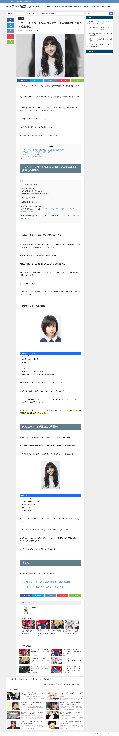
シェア (10, 21)
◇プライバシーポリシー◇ (98, 6)
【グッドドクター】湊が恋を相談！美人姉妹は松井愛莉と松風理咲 (42, 150)
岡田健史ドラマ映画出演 (53, 6)
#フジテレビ (73, 209)
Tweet (10, 26)
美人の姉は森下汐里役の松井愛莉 (32, 156)
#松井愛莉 (26, 198)
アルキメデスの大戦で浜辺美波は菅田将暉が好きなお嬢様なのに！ (60, 684)
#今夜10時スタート (62, 209)
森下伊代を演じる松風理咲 (32, 154)
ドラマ (21, 18)
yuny (81, 29)
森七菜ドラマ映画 (67, 6)
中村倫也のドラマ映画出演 (81, 6)
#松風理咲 (31, 193)
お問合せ (109, 6)
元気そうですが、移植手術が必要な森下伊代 (38, 152)
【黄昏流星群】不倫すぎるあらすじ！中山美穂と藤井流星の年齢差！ (30, 679)
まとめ (23, 158)
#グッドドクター (50, 209)
